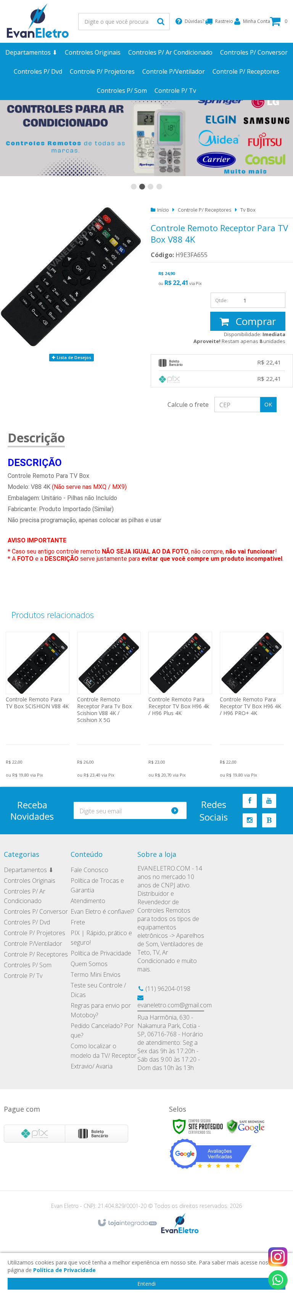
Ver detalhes (37, 699)
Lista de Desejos (73, 357)
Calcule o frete (188, 404)
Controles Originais (29, 880)
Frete (78, 922)
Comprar (254, 321)
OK (268, 404)
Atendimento (88, 901)
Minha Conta (253, 21)
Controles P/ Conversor (36, 911)
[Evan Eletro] (38, 21)
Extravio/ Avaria (92, 1066)
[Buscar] (161, 21)
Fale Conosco (89, 870)
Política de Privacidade (101, 953)
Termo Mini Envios (96, 974)
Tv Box (248, 209)
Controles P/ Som (28, 965)
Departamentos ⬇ (28, 870)
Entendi (146, 1283)
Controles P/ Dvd (27, 922)
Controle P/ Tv (23, 975)
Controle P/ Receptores (205, 209)
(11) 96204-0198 (167, 988)
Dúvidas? (192, 21)
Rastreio (222, 21)
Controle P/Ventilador (33, 943)
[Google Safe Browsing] (246, 1126)
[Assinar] (178, 810)
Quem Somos (89, 964)
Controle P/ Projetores (34, 933)
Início (163, 209)
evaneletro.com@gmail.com (174, 1005)
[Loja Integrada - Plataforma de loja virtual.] (126, 1223)
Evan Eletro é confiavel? (102, 911)
